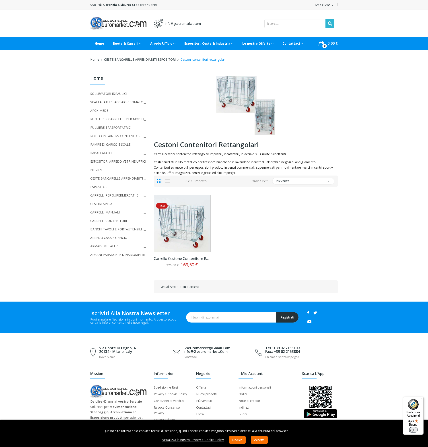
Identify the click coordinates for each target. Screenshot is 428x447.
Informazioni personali (255, 387)
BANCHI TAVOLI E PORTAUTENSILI (116, 229)
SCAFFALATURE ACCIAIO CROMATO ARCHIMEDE (116, 106)
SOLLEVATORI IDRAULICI (108, 93)
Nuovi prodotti (206, 394)
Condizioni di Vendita (169, 401)
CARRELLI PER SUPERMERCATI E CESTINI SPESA (114, 199)
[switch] (413, 430)
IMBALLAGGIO (101, 153)
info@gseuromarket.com (183, 23)
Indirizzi (244, 407)
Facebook (308, 312)
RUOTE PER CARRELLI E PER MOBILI (117, 119)
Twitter (315, 312)
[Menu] (421, 399)
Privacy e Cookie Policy (170, 394)
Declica (237, 440)
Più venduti (204, 401)
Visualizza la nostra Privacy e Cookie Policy (193, 440)
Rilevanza (303, 181)
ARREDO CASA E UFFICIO (108, 238)
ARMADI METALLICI (104, 246)
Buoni (243, 414)
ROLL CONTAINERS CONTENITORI (115, 136)
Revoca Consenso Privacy (167, 410)
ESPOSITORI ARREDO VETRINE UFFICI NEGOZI (118, 165)
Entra (200, 414)
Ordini (243, 394)
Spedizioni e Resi (166, 387)
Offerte (201, 387)
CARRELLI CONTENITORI (108, 221)
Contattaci (203, 407)
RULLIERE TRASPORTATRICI (111, 127)
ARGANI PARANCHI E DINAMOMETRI (117, 254)
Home (96, 78)
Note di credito (249, 401)
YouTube (309, 321)
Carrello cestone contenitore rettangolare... (182, 258)
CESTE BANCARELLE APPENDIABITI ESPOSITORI (116, 182)
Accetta (259, 440)
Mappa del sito (164, 420)
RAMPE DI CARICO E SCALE (110, 144)
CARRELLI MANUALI (105, 212)
